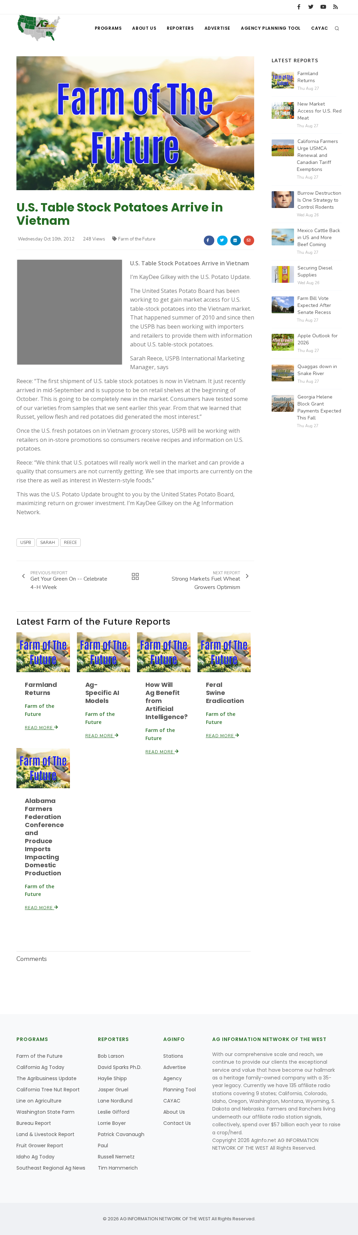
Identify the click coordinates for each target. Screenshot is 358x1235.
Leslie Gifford (113, 1111)
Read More (39, 728)
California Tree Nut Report (48, 1089)
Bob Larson (111, 1056)
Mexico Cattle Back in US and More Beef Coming (319, 237)
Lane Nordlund (115, 1100)
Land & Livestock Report (45, 1134)
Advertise (217, 28)
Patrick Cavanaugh (121, 1134)
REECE (70, 542)
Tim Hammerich (118, 1167)
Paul (103, 1145)
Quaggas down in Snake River (317, 370)
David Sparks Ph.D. (120, 1067)
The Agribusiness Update (46, 1078)
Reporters (180, 28)
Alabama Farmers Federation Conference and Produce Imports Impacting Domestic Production (44, 836)
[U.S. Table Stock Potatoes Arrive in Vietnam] (135, 123)
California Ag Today (40, 1067)
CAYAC (319, 28)
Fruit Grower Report (39, 1145)
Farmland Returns (41, 688)
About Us (144, 28)
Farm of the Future (136, 239)
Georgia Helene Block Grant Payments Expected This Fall (319, 407)
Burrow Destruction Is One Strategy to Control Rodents (319, 200)
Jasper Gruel (113, 1089)
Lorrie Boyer (112, 1123)
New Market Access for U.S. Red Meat (320, 111)
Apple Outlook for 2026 (318, 339)
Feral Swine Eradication (225, 692)
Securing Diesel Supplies (315, 271)
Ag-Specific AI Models (102, 692)
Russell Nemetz (116, 1156)
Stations (173, 1056)
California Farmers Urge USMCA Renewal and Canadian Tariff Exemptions (317, 155)
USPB (25, 542)
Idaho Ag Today (35, 1156)
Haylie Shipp (112, 1078)
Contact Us (177, 1123)
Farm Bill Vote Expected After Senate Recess (314, 305)
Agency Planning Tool (271, 28)
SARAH (47, 542)
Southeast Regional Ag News (50, 1167)
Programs (108, 28)
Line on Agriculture (39, 1100)
